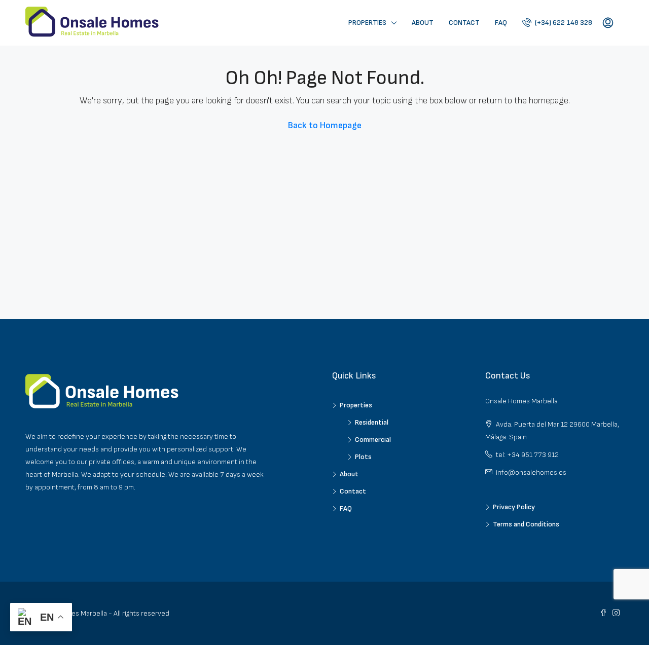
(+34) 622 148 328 (562, 22)
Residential (371, 422)
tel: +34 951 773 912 (527, 454)
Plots (363, 456)
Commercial (373, 439)
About (423, 22)
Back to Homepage (325, 125)
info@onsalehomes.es (531, 472)
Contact (464, 22)
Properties (367, 22)
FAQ (501, 22)
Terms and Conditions (526, 524)
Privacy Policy (514, 507)
